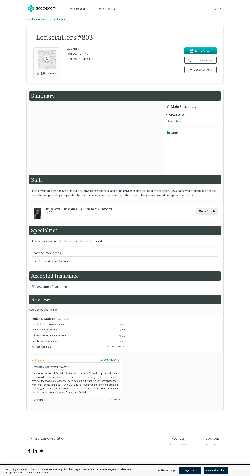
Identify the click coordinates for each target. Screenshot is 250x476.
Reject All (190, 470)
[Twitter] (41, 450)
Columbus (59, 19)
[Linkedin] (35, 450)
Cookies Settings (166, 470)
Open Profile (207, 211)
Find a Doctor (76, 8)
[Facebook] (29, 450)
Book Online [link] (203, 51)
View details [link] (174, 121)
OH (49, 19)
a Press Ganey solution (46, 438)
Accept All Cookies (215, 470)
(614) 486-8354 (203, 60)
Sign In (217, 8)
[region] (125, 470)
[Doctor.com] (41, 8)
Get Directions (203, 69)
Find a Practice (105, 8)
